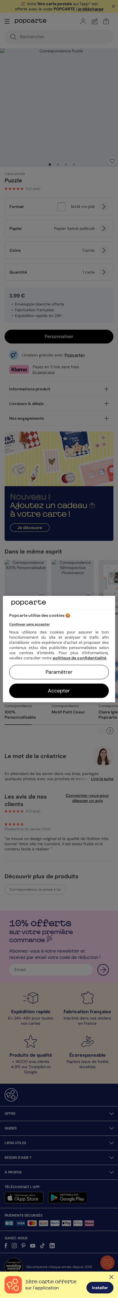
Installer (100, 1287)
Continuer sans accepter (29, 624)
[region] (59, 649)
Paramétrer (59, 672)
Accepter (59, 690)
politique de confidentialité (79, 658)
